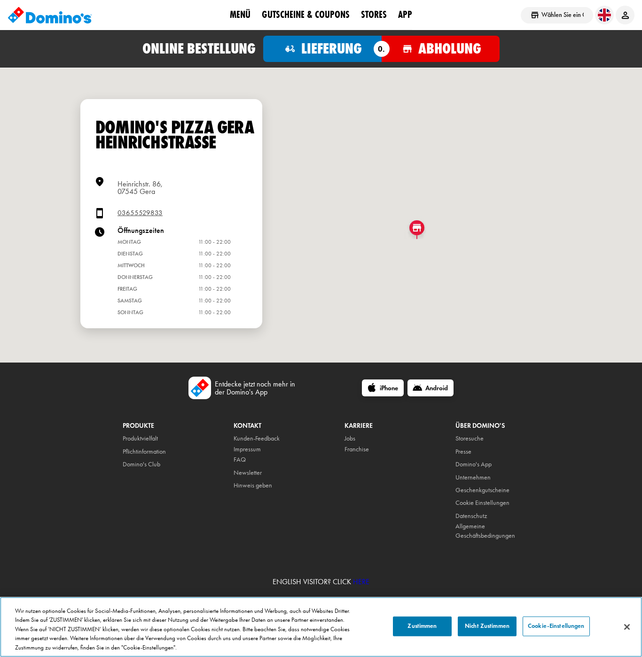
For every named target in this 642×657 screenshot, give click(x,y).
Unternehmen (473, 477)
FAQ (240, 460)
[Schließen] (627, 627)
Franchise (356, 449)
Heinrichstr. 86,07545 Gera (140, 187)
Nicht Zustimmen (487, 626)
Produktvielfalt (140, 438)
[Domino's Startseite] (50, 15)
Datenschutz (471, 516)
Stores (374, 14)
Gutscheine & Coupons (306, 14)
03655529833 (140, 213)
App (405, 14)
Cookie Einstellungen (482, 503)
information (151, 452)
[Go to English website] (604, 15)
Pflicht (130, 452)
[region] (321, 627)
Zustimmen (422, 626)
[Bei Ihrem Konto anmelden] (625, 15)
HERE (361, 581)
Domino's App (473, 464)
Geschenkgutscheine (482, 490)
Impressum (247, 449)
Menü (240, 14)
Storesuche (469, 438)
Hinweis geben (253, 485)
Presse (463, 452)
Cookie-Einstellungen (556, 626)
